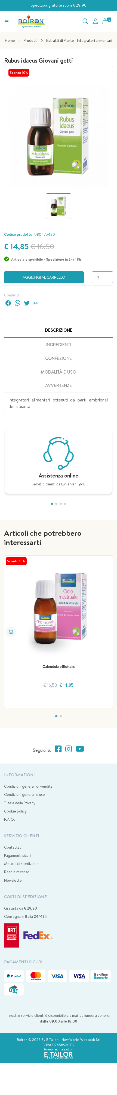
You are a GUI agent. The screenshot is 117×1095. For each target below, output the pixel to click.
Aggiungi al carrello (44, 277)
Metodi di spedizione (21, 863)
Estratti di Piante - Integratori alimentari (79, 40)
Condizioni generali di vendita (28, 786)
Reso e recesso (16, 872)
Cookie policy (15, 811)
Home (10, 40)
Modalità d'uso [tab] (58, 372)
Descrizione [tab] (58, 330)
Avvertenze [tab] (58, 385)
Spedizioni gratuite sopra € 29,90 (59, 5)
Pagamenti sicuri (17, 855)
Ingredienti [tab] (58, 345)
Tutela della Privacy (19, 803)
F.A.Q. (9, 819)
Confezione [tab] (58, 358)
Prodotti (31, 40)
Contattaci (13, 847)
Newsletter (13, 880)
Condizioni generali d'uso (24, 794)
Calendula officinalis (58, 666)
